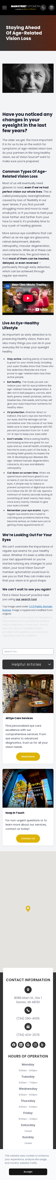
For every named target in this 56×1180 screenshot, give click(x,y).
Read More (28, 756)
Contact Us (28, 838)
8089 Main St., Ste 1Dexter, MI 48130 (28, 1000)
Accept (28, 1171)
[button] (4, 7)
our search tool (26, 599)
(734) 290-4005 (28, 1018)
